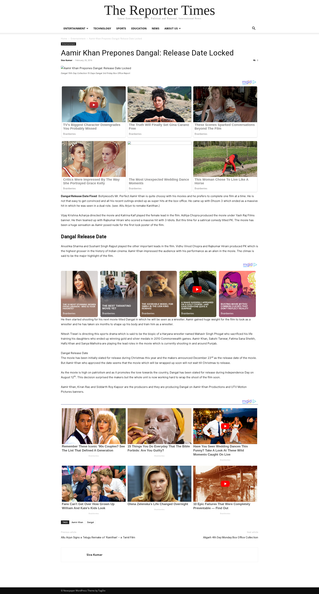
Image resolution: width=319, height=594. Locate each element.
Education (139, 28)
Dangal (90, 522)
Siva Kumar (66, 60)
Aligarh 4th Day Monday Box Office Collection (230, 537)
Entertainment (74, 28)
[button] (253, 29)
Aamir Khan (77, 522)
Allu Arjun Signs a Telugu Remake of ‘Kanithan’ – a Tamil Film (98, 537)
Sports (121, 28)
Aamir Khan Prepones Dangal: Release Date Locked (147, 52)
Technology (102, 28)
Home (64, 38)
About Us (171, 28)
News (155, 28)
